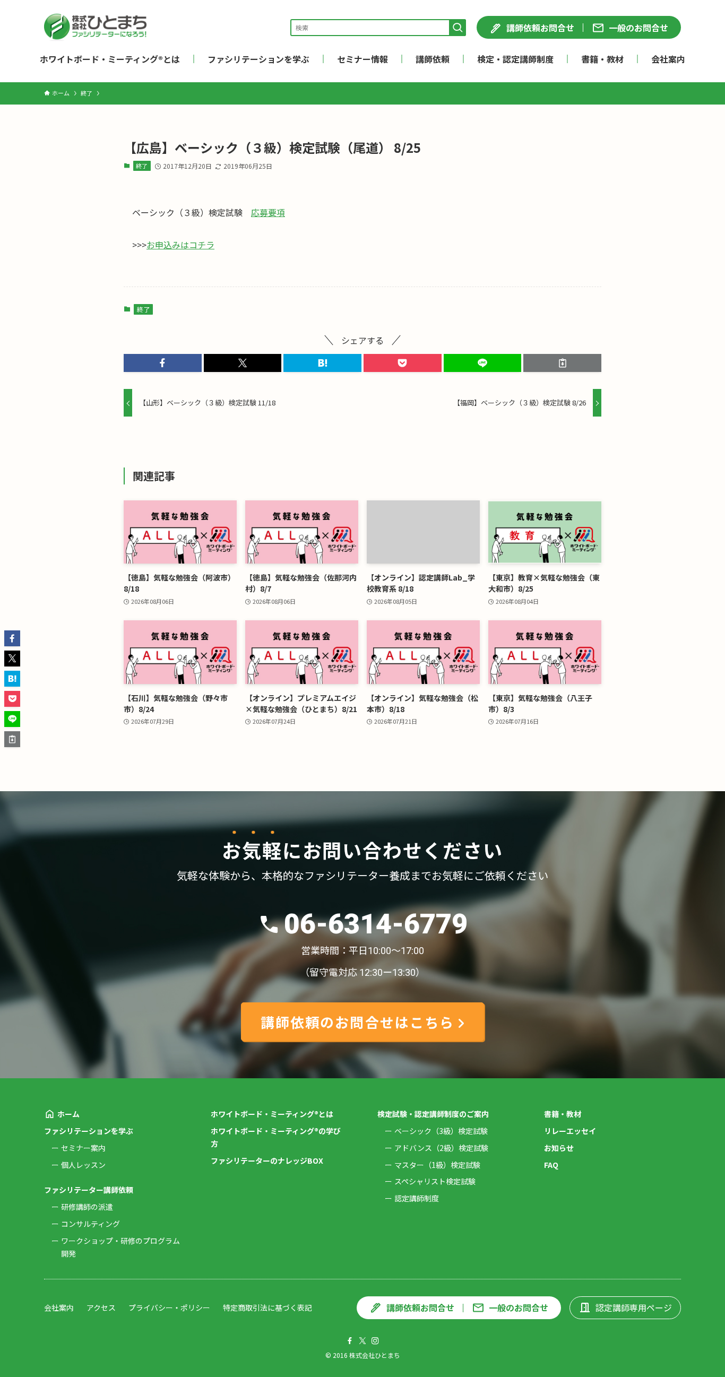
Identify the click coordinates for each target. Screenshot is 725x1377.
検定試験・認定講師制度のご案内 (433, 1113)
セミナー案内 (83, 1147)
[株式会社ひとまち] (95, 27)
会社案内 (59, 1307)
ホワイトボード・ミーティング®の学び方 (276, 1137)
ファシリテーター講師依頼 (88, 1189)
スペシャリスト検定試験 (435, 1181)
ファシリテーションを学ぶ (88, 1130)
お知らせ (559, 1147)
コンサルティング (90, 1223)
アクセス (101, 1307)
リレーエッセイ (570, 1130)
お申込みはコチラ (180, 244)
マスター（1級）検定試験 (437, 1164)
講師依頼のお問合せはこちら (357, 1022)
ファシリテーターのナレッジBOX (267, 1160)
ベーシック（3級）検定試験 (441, 1130)
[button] (163, 363)
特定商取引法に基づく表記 (267, 1307)
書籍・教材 (562, 1113)
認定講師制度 (416, 1198)
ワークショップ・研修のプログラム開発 (120, 1247)
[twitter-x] (362, 1341)
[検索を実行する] (457, 27)
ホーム (68, 1113)
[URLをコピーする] (562, 363)
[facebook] (350, 1341)
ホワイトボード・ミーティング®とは (272, 1113)
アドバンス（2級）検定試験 (441, 1147)
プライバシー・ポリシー (169, 1307)
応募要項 (268, 212)
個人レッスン (83, 1164)
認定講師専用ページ (633, 1307)
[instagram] (375, 1341)
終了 (142, 165)
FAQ (551, 1164)
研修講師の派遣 (87, 1206)
